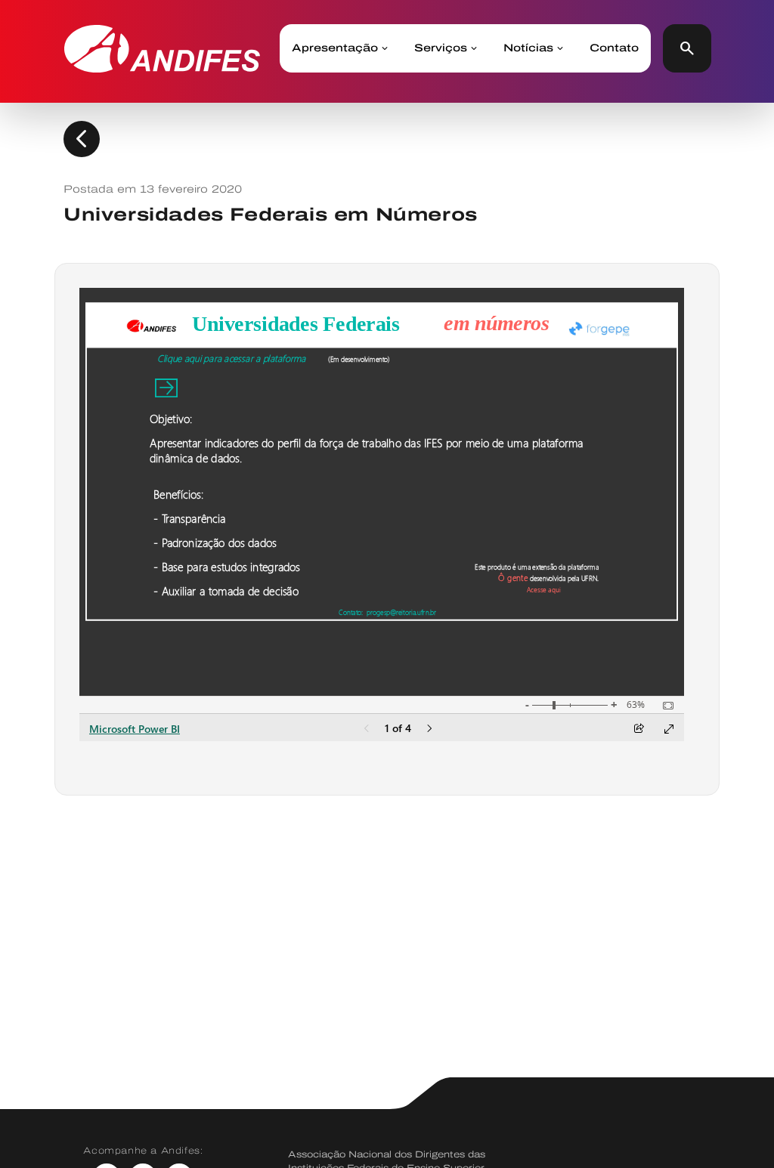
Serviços (440, 48)
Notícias (528, 48)
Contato (614, 48)
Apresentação (335, 48)
